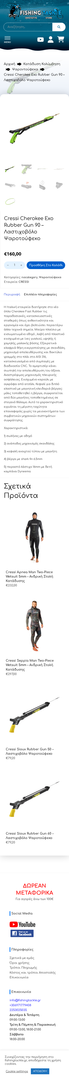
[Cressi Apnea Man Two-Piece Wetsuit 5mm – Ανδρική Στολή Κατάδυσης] (34, 537)
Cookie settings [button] (17, 1071)
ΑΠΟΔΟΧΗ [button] (40, 1071)
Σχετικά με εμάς (22, 958)
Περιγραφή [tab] (12, 294)
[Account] (50, 40)
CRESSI (24, 281)
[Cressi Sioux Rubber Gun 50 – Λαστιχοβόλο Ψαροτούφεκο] (34, 714)
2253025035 (18, 1010)
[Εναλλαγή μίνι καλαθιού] (60, 39)
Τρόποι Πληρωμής (23, 967)
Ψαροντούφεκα (25, 69)
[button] (60, 103)
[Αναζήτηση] (59, 27)
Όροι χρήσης (20, 963)
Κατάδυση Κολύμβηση (41, 64)
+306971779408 (20, 1005)
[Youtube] (40, 40)
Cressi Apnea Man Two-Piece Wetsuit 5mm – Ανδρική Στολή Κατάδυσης (29, 576)
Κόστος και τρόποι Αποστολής (33, 972)
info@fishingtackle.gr (25, 1000)
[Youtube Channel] (22, 924)
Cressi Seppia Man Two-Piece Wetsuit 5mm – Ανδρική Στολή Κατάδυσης (30, 665)
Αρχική (9, 64)
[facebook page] (22, 933)
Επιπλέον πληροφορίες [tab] (40, 294)
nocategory (29, 277)
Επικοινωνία (19, 977)
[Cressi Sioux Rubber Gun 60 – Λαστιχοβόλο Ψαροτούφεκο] (34, 798)
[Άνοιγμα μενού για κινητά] (7, 37)
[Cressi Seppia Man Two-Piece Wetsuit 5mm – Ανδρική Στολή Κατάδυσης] (34, 626)
